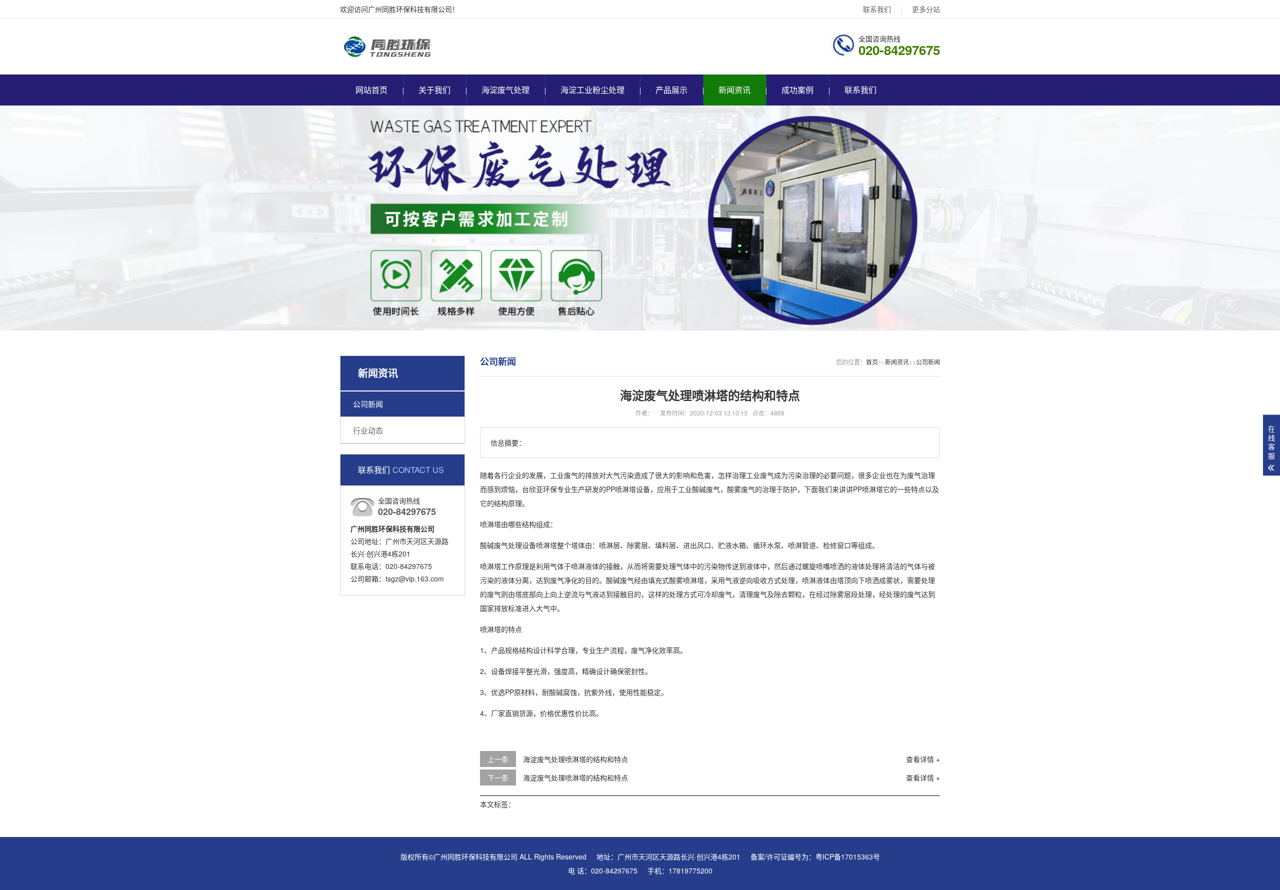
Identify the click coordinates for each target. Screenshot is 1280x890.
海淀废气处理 (506, 90)
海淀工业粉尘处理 (592, 90)
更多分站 (926, 9)
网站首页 (372, 90)
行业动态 (368, 430)
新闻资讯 (734, 90)
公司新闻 (368, 403)
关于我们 (434, 90)
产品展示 (672, 90)
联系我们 (877, 9)
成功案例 (798, 90)
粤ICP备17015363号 (848, 857)
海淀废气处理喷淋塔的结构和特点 (575, 759)
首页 (872, 362)
